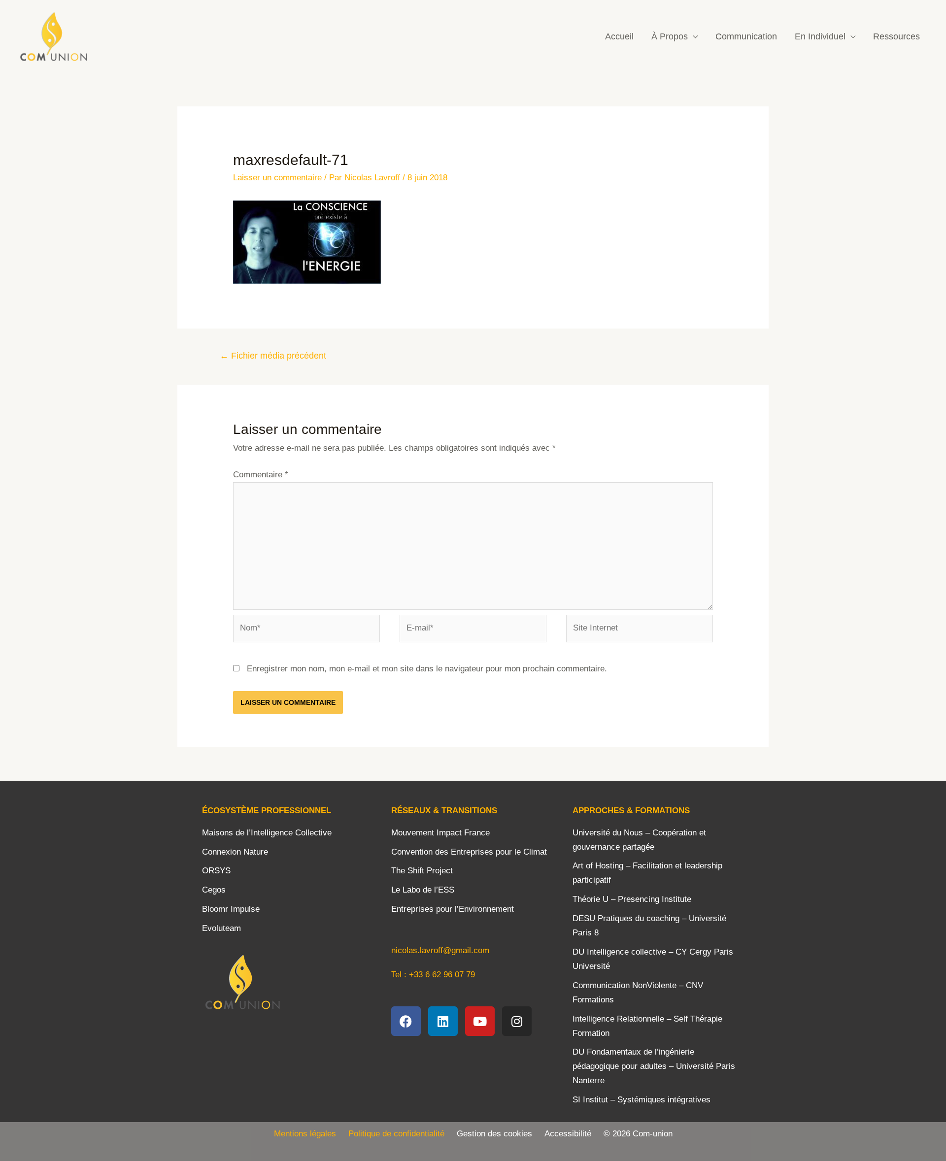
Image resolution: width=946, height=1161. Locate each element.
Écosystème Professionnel (266, 810)
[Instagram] (517, 1021)
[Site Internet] (639, 630)
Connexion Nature (235, 852)
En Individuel (820, 36)
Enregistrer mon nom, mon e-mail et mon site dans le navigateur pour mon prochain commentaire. (427, 668)
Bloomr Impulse (231, 909)
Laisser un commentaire (277, 177)
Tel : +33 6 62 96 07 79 (433, 974)
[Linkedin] (443, 1021)
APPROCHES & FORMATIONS (631, 810)
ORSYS (216, 870)
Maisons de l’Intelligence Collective (267, 832)
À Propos (669, 36)
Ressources (896, 36)
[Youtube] (480, 1021)
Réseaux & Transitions (444, 810)
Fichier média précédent (273, 356)
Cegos (214, 890)
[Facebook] (406, 1021)
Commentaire (260, 474)
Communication (746, 36)
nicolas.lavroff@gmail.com (440, 950)
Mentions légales (305, 1133)
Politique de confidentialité (402, 1133)
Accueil (619, 36)
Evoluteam (221, 928)
